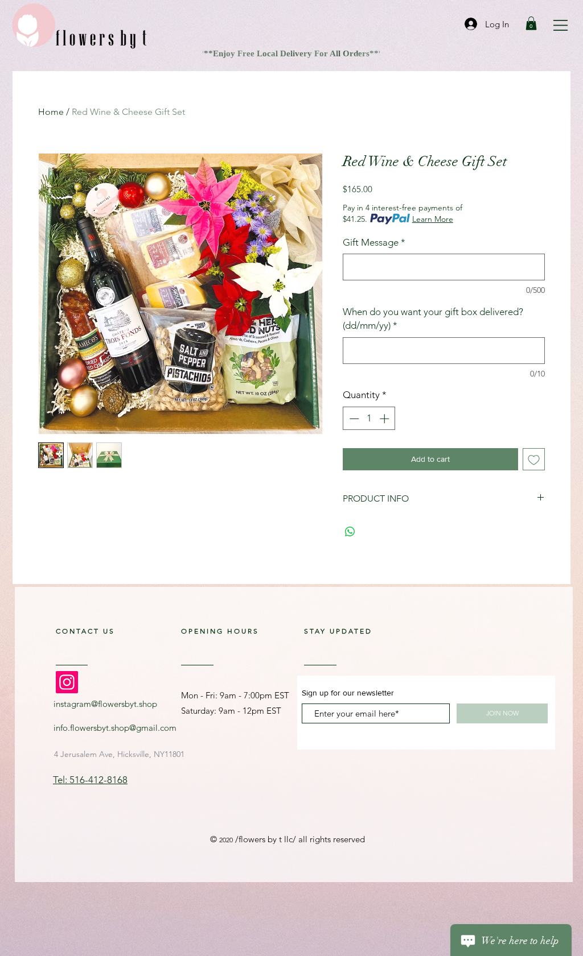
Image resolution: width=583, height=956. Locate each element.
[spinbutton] (369, 418)
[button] (560, 25)
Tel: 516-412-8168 (90, 779)
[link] (531, 23)
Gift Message (374, 242)
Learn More (432, 219)
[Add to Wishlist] (534, 459)
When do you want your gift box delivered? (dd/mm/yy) (433, 318)
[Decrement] (353, 418)
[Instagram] (67, 682)
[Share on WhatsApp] (350, 532)
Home (51, 111)
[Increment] (385, 418)
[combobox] (120, 754)
